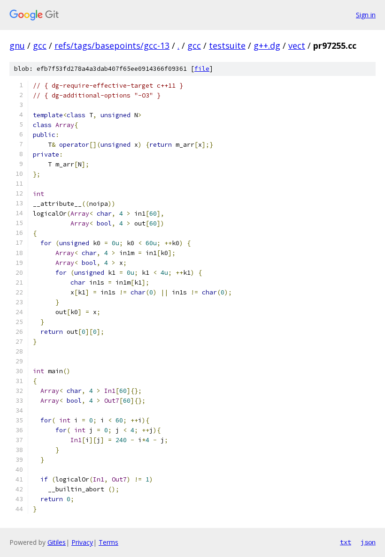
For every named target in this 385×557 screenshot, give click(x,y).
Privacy (82, 542)
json (368, 542)
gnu (17, 45)
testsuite (227, 45)
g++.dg (267, 45)
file (201, 69)
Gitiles (56, 542)
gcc (39, 45)
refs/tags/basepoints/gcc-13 (111, 45)
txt (345, 542)
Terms (108, 542)
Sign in (366, 14)
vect (296, 45)
